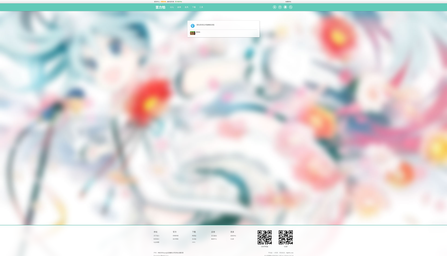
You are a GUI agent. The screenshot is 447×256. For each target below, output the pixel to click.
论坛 (172, 7)
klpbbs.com (289, 253)
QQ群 (232, 239)
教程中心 (214, 239)
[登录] (274, 7)
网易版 (194, 236)
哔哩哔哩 (175, 236)
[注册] (280, 7)
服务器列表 (170, 1)
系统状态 (282, 253)
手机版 (270, 253)
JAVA (193, 242)
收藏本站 (288, 1)
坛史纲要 (156, 242)
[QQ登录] (285, 7)
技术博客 (175, 239)
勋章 (179, 7)
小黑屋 (276, 253)
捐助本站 (233, 236)
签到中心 (157, 1)
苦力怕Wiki (178, 1)
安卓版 (194, 239)
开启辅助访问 (284, 2)
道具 (186, 7)
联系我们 (156, 239)
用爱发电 (163, 1)
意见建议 (214, 236)
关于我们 (156, 236)
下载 (194, 7)
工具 (201, 7)
